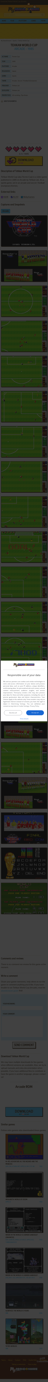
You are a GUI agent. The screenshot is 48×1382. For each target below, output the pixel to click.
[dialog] (24, 691)
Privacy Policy (34, 706)
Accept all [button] (35, 713)
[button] (24, 718)
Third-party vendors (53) (22, 693)
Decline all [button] (13, 713)
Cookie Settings (24, 706)
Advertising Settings (18, 704)
